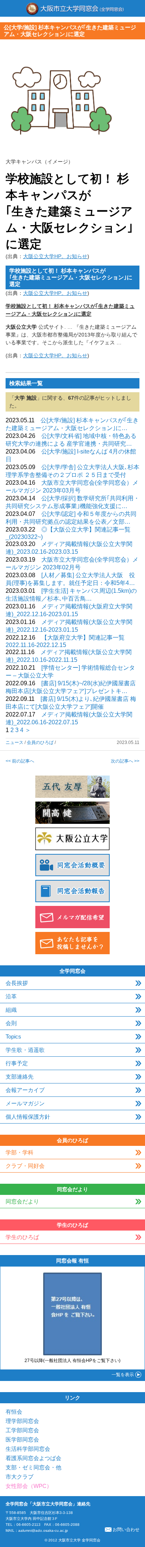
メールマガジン (25, 1103)
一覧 (123, 1374)
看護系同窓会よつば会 (33, 1458)
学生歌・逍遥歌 (25, 1050)
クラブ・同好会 (25, 1166)
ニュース (14, 742)
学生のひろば (22, 1237)
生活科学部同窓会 (28, 1449)
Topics (13, 1036)
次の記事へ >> (125, 761)
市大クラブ (19, 1476)
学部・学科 (19, 1152)
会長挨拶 (17, 983)
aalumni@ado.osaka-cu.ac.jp (43, 1530)
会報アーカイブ (25, 1090)
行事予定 (17, 1063)
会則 (11, 1023)
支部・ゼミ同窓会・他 (33, 1467)
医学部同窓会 (22, 1439)
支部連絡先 (19, 1076)
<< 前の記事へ (20, 761)
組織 (11, 1010)
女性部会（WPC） (29, 1486)
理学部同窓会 (22, 1421)
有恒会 (14, 1411)
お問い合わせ (126, 1529)
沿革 (11, 996)
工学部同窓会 (22, 1430)
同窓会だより (22, 1201)
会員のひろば (40, 742)
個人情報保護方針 (28, 1117)
